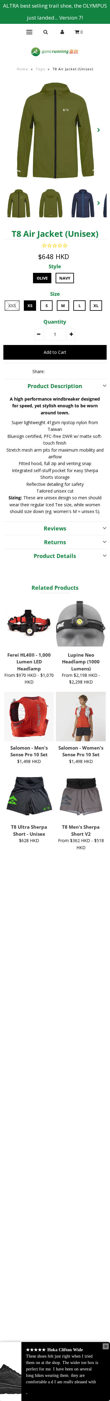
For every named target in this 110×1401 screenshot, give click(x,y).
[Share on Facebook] (52, 371)
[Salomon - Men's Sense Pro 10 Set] (29, 716)
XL (96, 305)
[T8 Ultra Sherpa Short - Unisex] (29, 795)
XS (30, 305)
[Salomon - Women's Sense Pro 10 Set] (80, 716)
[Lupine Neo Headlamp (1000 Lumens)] (80, 623)
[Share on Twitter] (62, 371)
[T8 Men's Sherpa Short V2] (80, 795)
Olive (42, 278)
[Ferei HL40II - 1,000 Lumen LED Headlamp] (29, 623)
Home (22, 69)
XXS (12, 305)
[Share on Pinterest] (72, 371)
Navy (64, 278)
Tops (40, 69)
